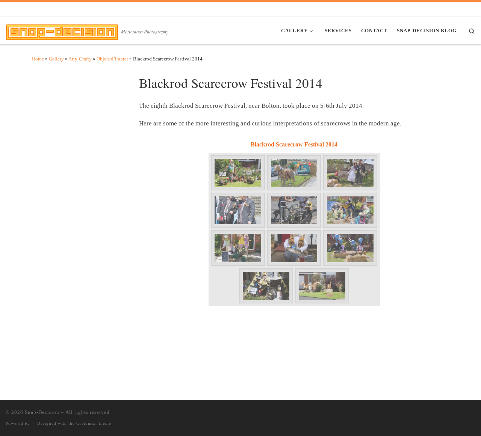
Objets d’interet (112, 59)
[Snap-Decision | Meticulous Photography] (62, 30)
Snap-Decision (42, 412)
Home (38, 59)
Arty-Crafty (80, 59)
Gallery (56, 59)
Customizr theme (93, 423)
